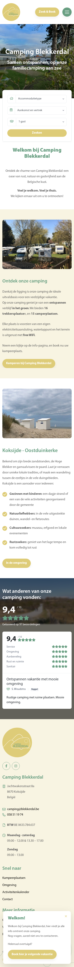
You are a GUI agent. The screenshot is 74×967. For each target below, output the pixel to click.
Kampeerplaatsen (13, 878)
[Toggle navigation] (67, 12)
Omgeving (9, 885)
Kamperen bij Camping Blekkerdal (28, 363)
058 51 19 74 (15, 814)
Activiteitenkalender (15, 892)
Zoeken (37, 132)
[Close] (66, 916)
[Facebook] (6, 766)
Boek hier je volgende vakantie (32, 954)
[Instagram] (16, 766)
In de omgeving (16, 563)
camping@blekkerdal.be (23, 809)
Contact (7, 899)
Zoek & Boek (47, 11)
